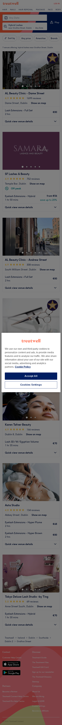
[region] (31, 362)
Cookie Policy (23, 367)
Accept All (31, 376)
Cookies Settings (31, 384)
